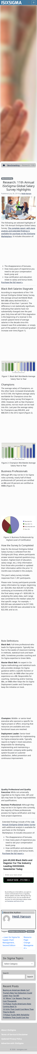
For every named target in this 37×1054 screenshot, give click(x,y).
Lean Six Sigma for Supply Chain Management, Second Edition (11, 941)
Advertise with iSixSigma (12, 1043)
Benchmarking (13, 165)
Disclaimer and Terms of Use (15, 901)
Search (6, 973)
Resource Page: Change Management (28, 942)
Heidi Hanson (26, 194)
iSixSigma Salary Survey (17, 931)
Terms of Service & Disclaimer (14, 1034)
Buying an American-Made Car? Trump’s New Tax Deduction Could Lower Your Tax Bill (17, 993)
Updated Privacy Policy (11, 1039)
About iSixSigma (8, 1030)
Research (30, 931)
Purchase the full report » (12, 282)
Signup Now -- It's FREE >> (18, 880)
